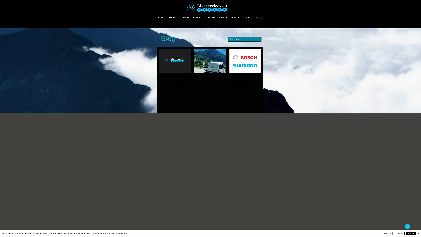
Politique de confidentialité (118, 233)
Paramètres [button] (387, 233)
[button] (261, 17)
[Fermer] (418, 233)
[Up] (407, 226)
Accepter (411, 233)
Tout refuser (398, 233)
